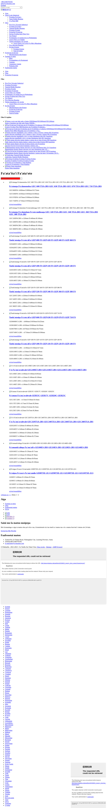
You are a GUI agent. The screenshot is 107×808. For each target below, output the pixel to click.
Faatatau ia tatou (10, 56)
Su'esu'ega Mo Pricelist (8, 531)
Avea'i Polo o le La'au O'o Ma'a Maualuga (27, 43)
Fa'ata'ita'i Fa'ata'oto (15, 32)
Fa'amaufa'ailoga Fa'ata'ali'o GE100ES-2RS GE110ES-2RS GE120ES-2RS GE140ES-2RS (48, 447)
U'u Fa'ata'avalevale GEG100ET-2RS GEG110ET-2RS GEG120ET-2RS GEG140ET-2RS (48, 370)
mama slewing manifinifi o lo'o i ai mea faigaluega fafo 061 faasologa (28, 138)
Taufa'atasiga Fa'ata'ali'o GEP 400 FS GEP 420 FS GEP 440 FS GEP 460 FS (42, 240)
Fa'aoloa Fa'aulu (14, 30)
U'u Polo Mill (13, 21)
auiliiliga (18, 204)
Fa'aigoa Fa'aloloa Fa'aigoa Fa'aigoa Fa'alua (19, 161)
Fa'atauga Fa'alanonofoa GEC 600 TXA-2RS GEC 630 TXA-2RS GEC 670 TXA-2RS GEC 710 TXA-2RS (55, 186)
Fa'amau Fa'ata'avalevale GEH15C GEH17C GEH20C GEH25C (37, 395)
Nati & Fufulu (18, 51)
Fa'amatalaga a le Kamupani (18, 60)
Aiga (6, 13)
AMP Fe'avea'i (57, 547)
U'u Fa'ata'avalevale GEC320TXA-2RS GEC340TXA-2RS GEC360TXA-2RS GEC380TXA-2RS (51, 422)
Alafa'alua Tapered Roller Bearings (16, 157)
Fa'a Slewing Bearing (16, 45)
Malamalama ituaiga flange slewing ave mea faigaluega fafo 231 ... (27, 149)
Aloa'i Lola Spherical (12, 15)
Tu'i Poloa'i (13, 36)
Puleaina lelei (13, 66)
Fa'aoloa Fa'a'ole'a (15, 17)
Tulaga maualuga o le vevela (18, 41)
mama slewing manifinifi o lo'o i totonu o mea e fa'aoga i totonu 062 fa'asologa (31, 134)
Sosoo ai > (6, 495)
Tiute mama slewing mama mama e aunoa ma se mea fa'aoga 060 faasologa (30, 142)
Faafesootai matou (11, 68)
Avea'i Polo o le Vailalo (17, 39)
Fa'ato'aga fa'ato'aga (11, 53)
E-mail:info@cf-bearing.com (14, 543)
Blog (10, 58)
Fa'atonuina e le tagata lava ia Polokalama (23, 38)
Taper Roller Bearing (16, 19)
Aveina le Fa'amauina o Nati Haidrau (17, 164)
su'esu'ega (12, 204)
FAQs (7, 509)
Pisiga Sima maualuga (12, 168)
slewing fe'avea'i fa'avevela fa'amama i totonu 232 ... (22, 146)
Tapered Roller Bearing (17, 28)
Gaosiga (12, 62)
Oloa (6, 23)
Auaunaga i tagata (15, 64)
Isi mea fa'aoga (14, 47)
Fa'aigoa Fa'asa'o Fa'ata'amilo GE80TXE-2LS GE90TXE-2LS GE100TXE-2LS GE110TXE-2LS (51, 473)
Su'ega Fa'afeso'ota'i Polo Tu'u (19, 34)
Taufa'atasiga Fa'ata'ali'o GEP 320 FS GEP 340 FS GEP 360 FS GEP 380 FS (42, 291)
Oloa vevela (41, 547)
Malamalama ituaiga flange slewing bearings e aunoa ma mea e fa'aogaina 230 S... (32, 153)
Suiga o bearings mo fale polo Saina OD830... (20, 123)
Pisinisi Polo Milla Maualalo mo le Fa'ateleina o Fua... (23, 131)
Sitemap (48, 547)
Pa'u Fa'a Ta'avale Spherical (18, 25)
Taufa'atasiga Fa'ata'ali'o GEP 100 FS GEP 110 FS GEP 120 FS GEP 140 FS (42, 266)
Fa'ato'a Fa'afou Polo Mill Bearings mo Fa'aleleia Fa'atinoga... (25, 127)
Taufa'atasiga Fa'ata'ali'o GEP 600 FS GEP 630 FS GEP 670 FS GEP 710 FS (42, 317)
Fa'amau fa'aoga (18, 49)
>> (10, 495)
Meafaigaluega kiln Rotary (18, 54)
